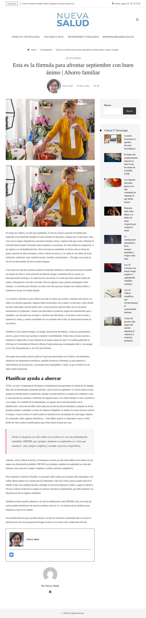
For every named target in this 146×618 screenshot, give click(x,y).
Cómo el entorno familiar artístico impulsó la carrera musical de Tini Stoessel (49, 4)
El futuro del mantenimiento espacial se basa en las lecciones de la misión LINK (130, 164)
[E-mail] (11, 555)
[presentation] (20, 3)
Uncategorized (73, 58)
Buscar (107, 105)
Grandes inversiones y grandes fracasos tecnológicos (130, 142)
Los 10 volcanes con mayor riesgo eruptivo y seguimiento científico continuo (130, 274)
